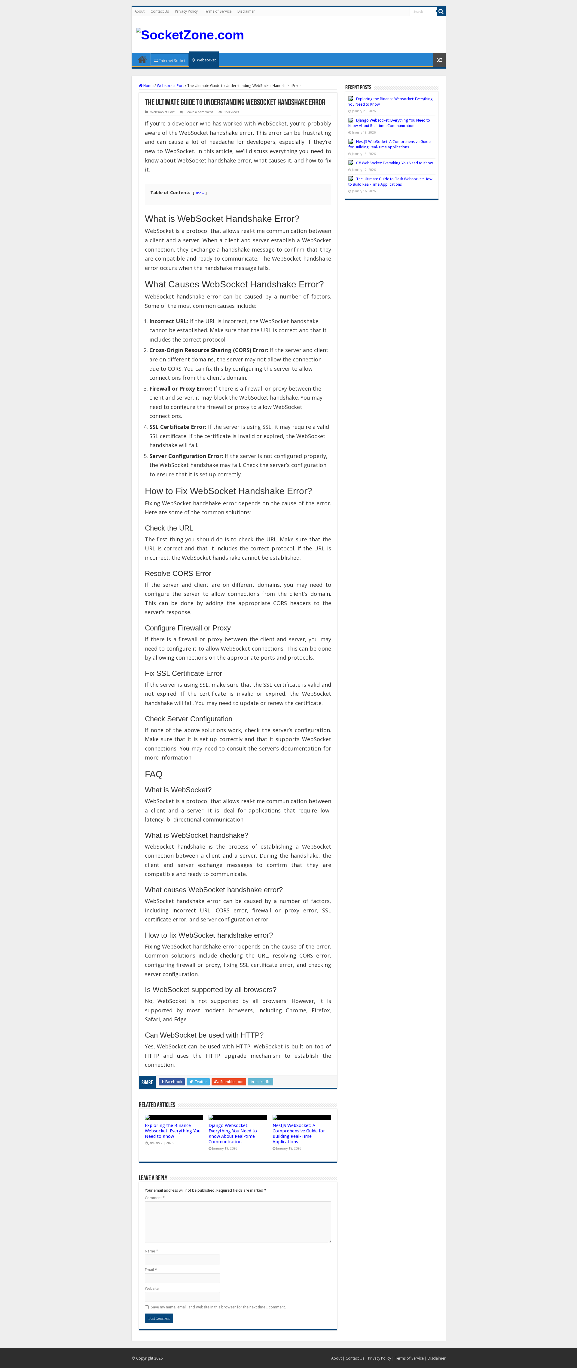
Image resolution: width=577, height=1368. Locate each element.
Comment (155, 1198)
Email (151, 1269)
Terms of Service (217, 11)
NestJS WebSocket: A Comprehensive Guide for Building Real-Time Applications (299, 1133)
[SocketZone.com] (190, 34)
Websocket (206, 60)
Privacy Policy (186, 11)
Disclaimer (246, 11)
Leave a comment (199, 112)
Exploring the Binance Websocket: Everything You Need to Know (172, 1131)
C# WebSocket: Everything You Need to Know (394, 163)
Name (151, 1251)
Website (152, 1288)
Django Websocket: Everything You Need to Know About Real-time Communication (233, 1133)
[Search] (441, 11)
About (140, 11)
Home (142, 59)
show (199, 192)
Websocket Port (170, 85)
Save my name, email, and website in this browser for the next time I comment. (218, 1307)
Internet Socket (172, 60)
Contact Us (160, 11)
